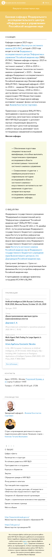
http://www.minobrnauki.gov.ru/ (17, 517)
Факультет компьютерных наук (26, 8)
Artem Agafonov (12, 344)
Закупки (8, 473)
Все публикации (11, 364)
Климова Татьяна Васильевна (16, 436)
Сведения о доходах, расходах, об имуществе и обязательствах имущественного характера (24, 490)
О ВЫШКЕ (9, 449)
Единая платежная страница (16, 503)
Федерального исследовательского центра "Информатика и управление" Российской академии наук (24, 54)
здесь (25, 541)
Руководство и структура (15, 457)
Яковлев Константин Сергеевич (23, 104)
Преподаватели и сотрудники (17, 465)
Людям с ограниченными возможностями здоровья (25, 499)
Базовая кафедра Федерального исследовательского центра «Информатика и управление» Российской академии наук (26, 21)
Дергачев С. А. (11, 323)
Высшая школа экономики (15, 3)
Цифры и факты (11, 453)
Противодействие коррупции (16, 485)
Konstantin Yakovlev (27, 344)
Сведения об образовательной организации (22, 495)
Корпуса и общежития (13, 469)
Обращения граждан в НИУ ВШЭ (17, 477)
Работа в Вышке (11, 507)
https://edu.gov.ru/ (12, 525)
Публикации (11, 293)
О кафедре (10, 37)
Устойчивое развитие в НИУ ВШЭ (18, 461)
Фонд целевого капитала (15, 481)
